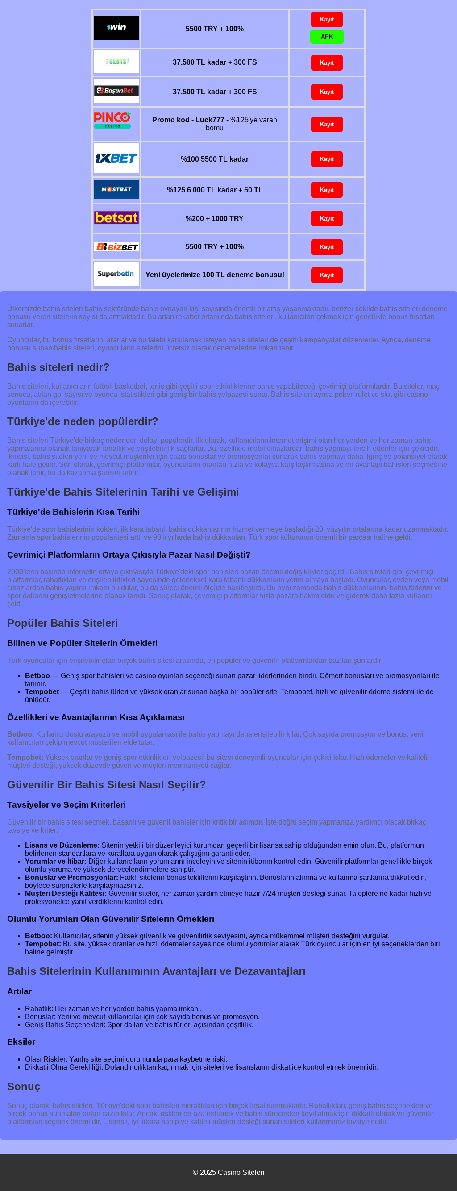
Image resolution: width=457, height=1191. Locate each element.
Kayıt (327, 19)
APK (327, 36)
